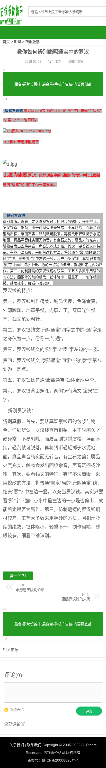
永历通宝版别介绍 (30, 590)
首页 (6, 42)
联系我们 (34, 745)
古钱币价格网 (54, 753)
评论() (13, 675)
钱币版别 (32, 42)
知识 (17, 42)
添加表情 (17, 710)
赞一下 (18, 576)
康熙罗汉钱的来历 (75, 599)
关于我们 (17, 745)
